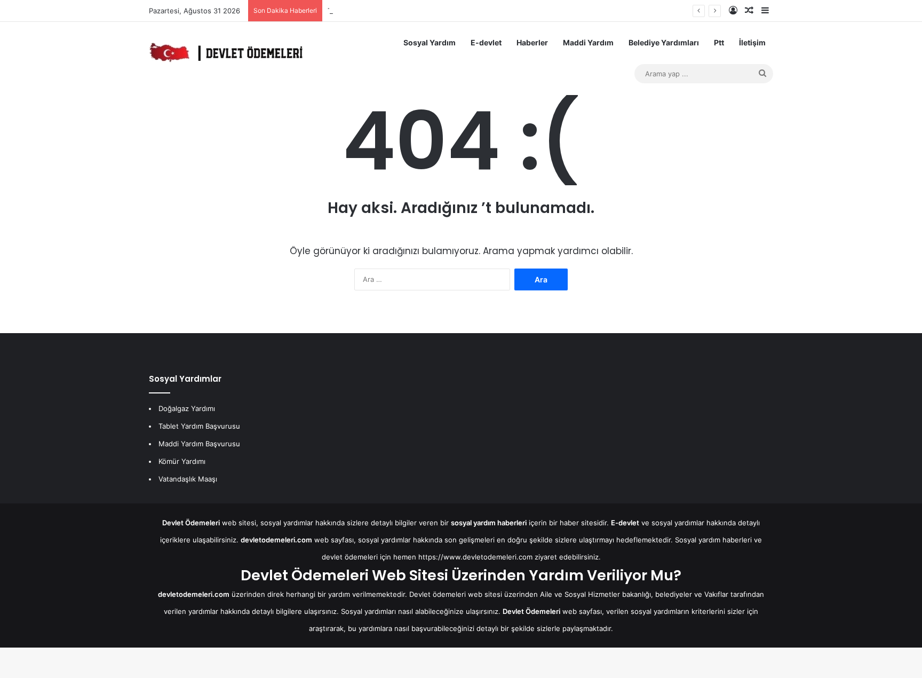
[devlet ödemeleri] (226, 52)
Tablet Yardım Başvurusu (199, 426)
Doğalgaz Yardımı (186, 408)
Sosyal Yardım (429, 42)
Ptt (719, 42)
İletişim (752, 42)
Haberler (532, 42)
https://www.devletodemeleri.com (475, 557)
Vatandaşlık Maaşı (187, 479)
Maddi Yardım (588, 42)
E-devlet (486, 42)
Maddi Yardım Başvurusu (199, 443)
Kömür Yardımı (181, 461)
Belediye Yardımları (664, 42)
